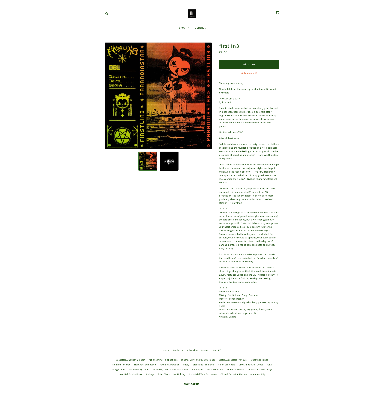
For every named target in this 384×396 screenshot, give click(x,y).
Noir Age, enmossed (145, 364)
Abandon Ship (258, 374)
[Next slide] (207, 95)
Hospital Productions (130, 374)
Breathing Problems (203, 364)
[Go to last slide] (109, 95)
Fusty (186, 364)
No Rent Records (121, 364)
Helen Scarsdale (226, 364)
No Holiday (179, 374)
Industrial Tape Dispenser (203, 374)
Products (178, 350)
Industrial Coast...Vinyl (260, 369)
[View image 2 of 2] (169, 161)
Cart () (217, 350)
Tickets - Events (235, 369)
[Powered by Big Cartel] (192, 384)
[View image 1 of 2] (147, 161)
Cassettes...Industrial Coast (130, 359)
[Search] (107, 14)
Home (166, 350)
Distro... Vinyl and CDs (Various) (198, 359)
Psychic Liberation (169, 364)
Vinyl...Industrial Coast (251, 364)
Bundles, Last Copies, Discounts (170, 369)
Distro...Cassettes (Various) (233, 359)
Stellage (150, 374)
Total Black (164, 374)
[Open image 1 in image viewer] (158, 96)
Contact (200, 27)
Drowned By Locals (139, 369)
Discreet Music (215, 369)
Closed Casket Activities (233, 374)
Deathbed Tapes (259, 359)
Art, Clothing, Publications (163, 359)
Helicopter (197, 369)
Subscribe (192, 350)
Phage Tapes (119, 369)
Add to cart (249, 64)
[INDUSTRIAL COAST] (192, 14)
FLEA (269, 364)
